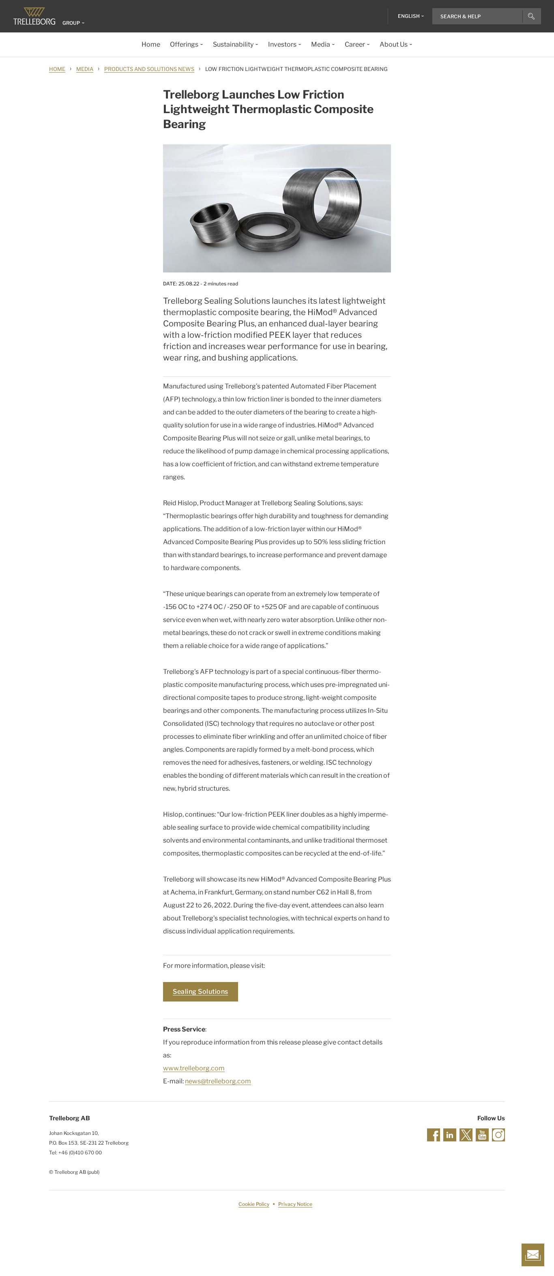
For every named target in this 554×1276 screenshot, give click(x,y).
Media (84, 69)
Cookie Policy (253, 1204)
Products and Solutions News (149, 69)
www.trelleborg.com (194, 1068)
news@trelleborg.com (218, 1081)
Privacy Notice (295, 1204)
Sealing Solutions (200, 991)
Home (57, 69)
